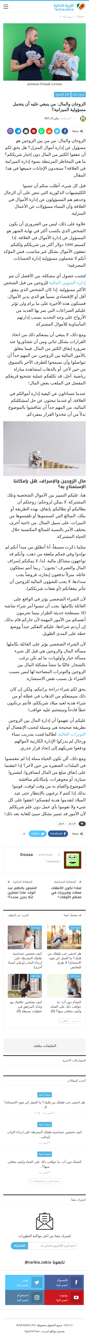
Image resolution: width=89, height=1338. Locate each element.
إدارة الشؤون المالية (67, 282)
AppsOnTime (32, 1331)
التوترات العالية (72, 734)
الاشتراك (19, 1245)
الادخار (72, 824)
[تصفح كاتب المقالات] (82, 118)
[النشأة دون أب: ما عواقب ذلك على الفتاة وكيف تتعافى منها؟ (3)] (64, 986)
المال (61, 824)
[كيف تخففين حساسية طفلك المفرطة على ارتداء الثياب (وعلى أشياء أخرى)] (25, 937)
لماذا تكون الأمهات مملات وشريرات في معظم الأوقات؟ (66, 892)
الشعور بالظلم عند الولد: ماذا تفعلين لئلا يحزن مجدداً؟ (22, 892)
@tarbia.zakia (38, 1262)
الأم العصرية (62, 94)
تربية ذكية (78, 94)
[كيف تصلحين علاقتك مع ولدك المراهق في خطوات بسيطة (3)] (25, 986)
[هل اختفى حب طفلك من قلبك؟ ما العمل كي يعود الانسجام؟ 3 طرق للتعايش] (64, 937)
